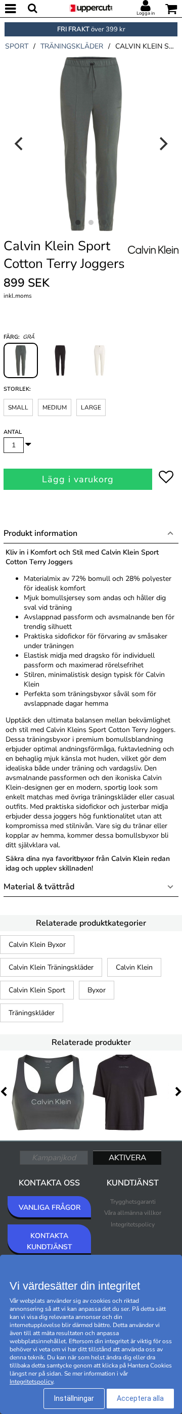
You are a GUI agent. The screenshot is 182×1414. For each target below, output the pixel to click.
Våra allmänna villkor (132, 1213)
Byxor (96, 990)
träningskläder (71, 46)
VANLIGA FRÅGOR (49, 1207)
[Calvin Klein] (153, 260)
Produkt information (40, 533)
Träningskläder (32, 1013)
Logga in (145, 13)
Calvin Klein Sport (37, 990)
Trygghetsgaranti (133, 1202)
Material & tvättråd (39, 886)
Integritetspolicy (133, 1224)
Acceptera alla (140, 1398)
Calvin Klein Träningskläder (51, 967)
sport (16, 46)
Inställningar (74, 1398)
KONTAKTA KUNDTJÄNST (49, 1241)
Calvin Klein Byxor (37, 944)
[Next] (162, 143)
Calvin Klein (134, 967)
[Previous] (20, 143)
